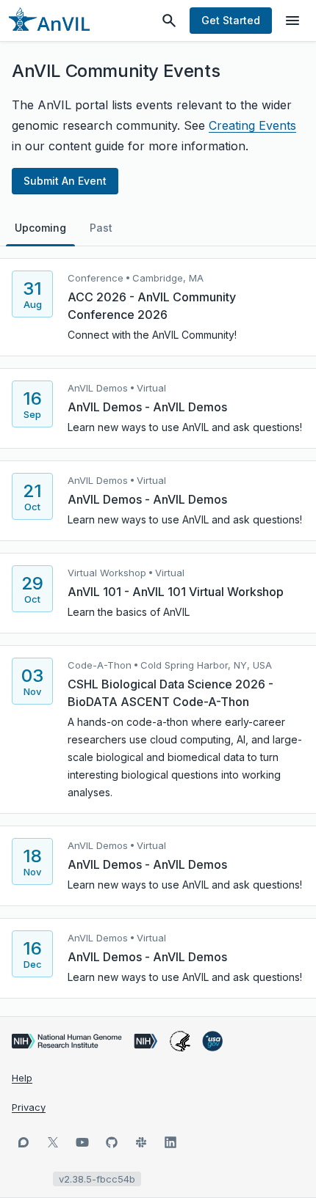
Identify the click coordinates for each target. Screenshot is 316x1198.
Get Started (230, 20)
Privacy (29, 1107)
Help (22, 1078)
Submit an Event (65, 180)
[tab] (40, 228)
